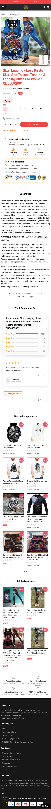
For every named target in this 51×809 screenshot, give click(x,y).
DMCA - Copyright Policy (10, 739)
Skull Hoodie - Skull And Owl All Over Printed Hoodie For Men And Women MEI (37, 519)
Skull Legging (14, 15)
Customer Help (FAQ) (9, 766)
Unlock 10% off (5, 798)
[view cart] (47, 7)
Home (3, 15)
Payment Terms (7, 756)
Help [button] (46, 806)
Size (4, 105)
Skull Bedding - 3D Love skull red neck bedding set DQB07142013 (37, 557)
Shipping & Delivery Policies (11, 753)
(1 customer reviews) (21, 89)
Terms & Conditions (9, 732)
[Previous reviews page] (34, 400)
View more (25, 572)
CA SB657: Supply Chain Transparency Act (17, 742)
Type (5, 97)
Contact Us (6, 763)
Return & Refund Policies (11, 760)
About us (5, 729)
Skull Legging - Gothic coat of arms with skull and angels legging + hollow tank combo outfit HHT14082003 (13, 655)
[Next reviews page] (46, 400)
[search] (43, 7)
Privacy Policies (7, 735)
